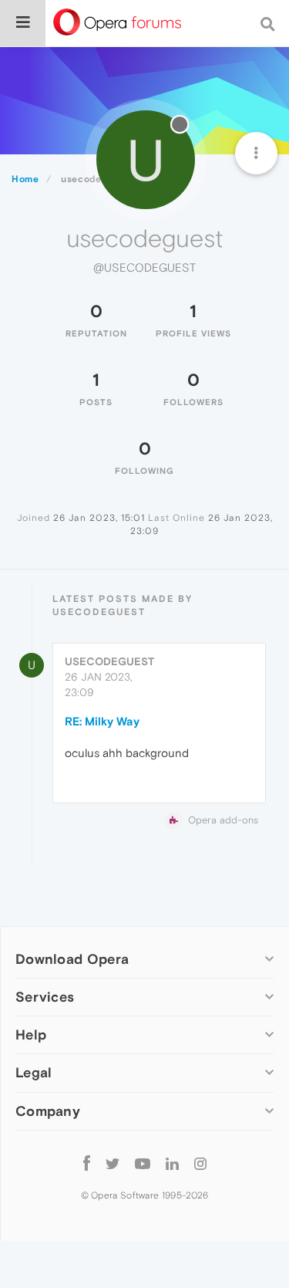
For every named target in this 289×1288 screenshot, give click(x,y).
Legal (33, 1072)
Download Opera (72, 959)
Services (44, 997)
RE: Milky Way (102, 721)
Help (30, 1034)
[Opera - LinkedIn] (172, 1163)
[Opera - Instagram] (200, 1163)
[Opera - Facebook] (87, 1163)
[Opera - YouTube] (142, 1163)
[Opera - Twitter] (112, 1163)
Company (47, 1111)
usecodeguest (109, 661)
